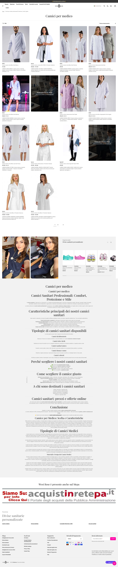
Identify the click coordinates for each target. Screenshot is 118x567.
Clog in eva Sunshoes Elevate (67, 268)
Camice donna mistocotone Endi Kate (97, 65)
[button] (97, 5)
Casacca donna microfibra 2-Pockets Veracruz (12, 212)
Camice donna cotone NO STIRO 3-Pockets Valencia (43, 65)
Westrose (15, 562)
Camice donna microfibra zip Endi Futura (11, 163)
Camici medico (6, 523)
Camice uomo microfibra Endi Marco (10, 65)
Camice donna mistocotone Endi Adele (68, 114)
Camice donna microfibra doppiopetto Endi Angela (100, 114)
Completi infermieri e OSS (66, 523)
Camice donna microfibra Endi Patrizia (68, 65)
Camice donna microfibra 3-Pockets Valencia (41, 212)
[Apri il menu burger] (2, 5)
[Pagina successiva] (63, 224)
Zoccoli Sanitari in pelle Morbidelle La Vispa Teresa (90, 269)
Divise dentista (34, 523)
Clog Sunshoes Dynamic (77, 268)
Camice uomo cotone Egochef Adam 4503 (69, 163)
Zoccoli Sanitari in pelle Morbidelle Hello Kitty (102, 269)
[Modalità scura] (107, 5)
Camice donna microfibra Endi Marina (10, 114)
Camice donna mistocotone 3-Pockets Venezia (41, 163)
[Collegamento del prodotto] (15, 49)
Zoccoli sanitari (92, 523)
